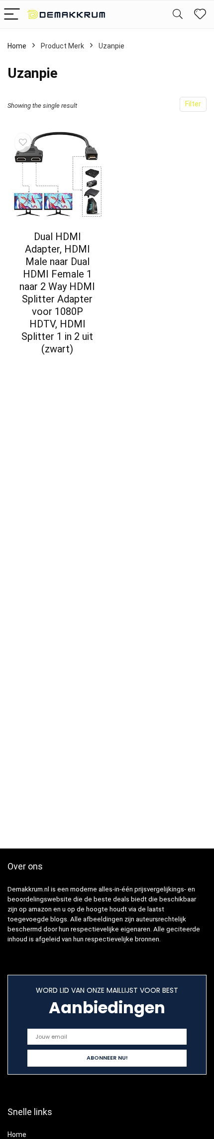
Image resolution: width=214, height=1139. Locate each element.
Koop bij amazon (57, 367)
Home (16, 46)
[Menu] (12, 14)
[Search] (178, 14)
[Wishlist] (200, 14)
